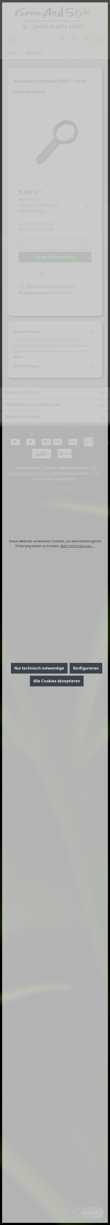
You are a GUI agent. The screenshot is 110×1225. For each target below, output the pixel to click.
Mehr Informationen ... (77, 546)
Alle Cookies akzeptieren (56, 681)
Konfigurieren (86, 668)
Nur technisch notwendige (39, 668)
